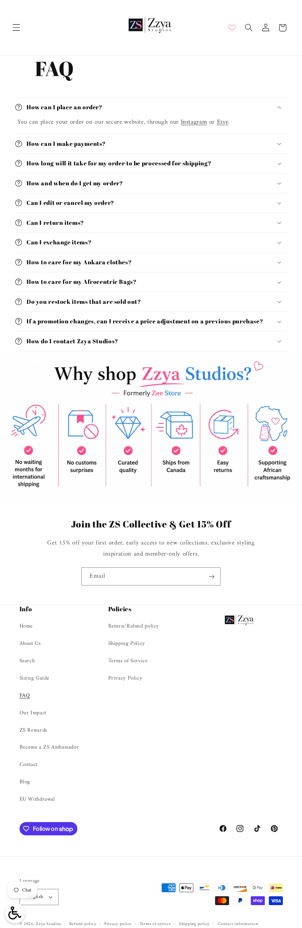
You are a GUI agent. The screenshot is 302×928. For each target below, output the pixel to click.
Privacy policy (117, 924)
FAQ (25, 695)
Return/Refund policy (133, 626)
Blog (25, 782)
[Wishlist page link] (232, 27)
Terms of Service (128, 661)
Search (27, 661)
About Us (30, 643)
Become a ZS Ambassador (49, 747)
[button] (16, 27)
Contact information (238, 924)
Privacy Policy (125, 678)
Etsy (222, 122)
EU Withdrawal (37, 799)
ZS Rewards (33, 730)
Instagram (194, 122)
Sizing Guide (35, 678)
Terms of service (155, 924)
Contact (29, 764)
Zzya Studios (48, 924)
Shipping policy (194, 924)
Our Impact (33, 713)
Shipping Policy (126, 643)
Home (26, 626)
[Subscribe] (211, 576)
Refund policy (82, 924)
